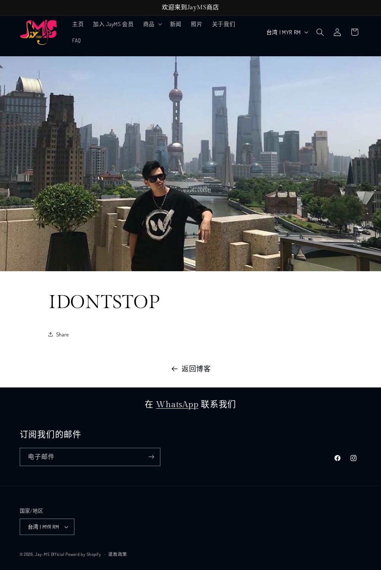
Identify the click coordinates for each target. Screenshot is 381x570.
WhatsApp (177, 404)
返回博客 (196, 368)
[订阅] (151, 457)
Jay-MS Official (49, 554)
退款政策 (117, 554)
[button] (151, 24)
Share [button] (62, 334)
